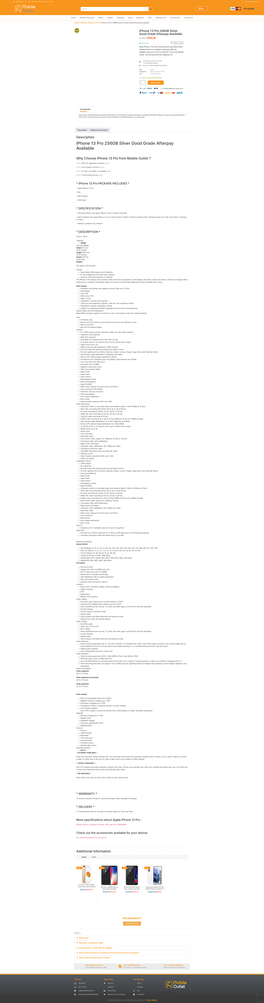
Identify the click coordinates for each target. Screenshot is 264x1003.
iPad (149, 18)
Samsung (120, 18)
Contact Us (188, 18)
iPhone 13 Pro (93, 23)
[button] (126, 32)
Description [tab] (82, 130)
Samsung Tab (160, 18)
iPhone (110, 18)
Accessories (175, 18)
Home (73, 18)
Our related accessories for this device (91, 838)
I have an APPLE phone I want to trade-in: (95, 923)
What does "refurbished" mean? (91, 908)
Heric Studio (152, 965)
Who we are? (84, 903)
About (100, 18)
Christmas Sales (155, 73)
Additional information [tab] (99, 130)
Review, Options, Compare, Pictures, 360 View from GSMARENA (101, 825)
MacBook (140, 18)
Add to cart (155, 83)
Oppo (130, 18)
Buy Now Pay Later (87, 18)
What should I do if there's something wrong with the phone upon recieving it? (109, 918)
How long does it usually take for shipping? (95, 913)
